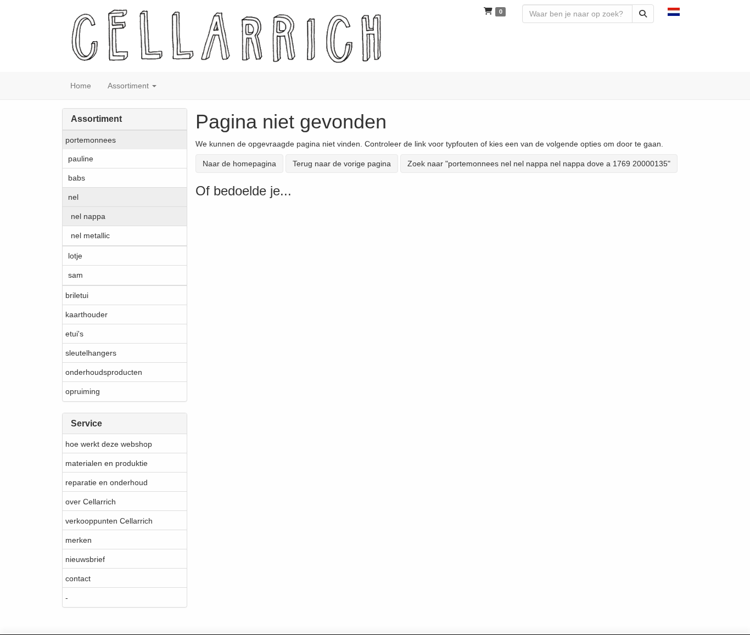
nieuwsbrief (85, 559)
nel (73, 197)
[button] (673, 11)
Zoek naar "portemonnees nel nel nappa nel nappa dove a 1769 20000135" (538, 163)
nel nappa (88, 216)
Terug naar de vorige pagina (342, 163)
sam (75, 275)
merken (78, 540)
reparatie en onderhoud (106, 482)
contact (78, 578)
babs (76, 177)
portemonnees (90, 140)
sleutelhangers (90, 353)
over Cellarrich (90, 501)
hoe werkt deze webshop (108, 444)
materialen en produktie (106, 463)
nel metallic (90, 235)
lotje (75, 255)
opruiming (82, 391)
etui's (74, 333)
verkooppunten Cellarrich (109, 520)
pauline (80, 158)
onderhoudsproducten (103, 372)
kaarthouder (86, 314)
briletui (76, 295)
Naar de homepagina (239, 163)
